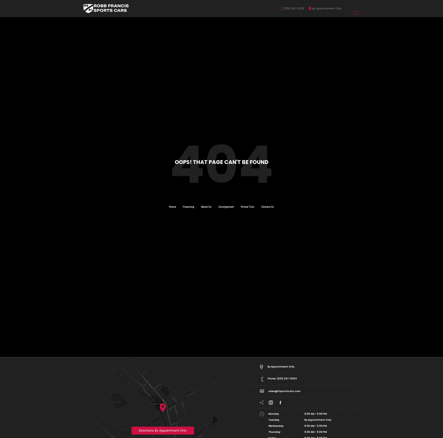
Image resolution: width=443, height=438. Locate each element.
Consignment (226, 206)
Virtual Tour (247, 206)
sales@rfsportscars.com (284, 391)
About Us (206, 206)
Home (172, 206)
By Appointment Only (327, 8)
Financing (188, 206)
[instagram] (271, 402)
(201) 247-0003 (294, 8)
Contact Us (267, 206)
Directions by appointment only (163, 430)
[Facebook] (280, 402)
